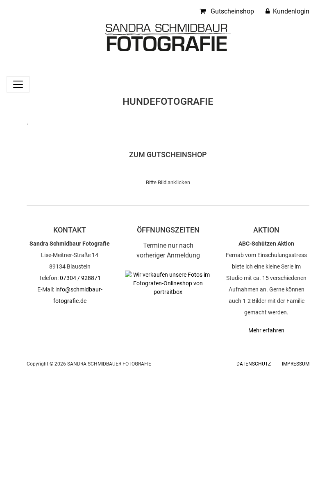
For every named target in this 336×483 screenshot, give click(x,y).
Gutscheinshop (231, 11)
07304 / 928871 (80, 278)
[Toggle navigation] (18, 84)
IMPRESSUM (295, 364)
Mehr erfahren (266, 330)
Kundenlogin (290, 11)
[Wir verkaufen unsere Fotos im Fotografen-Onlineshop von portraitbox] (168, 283)
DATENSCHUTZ (253, 364)
